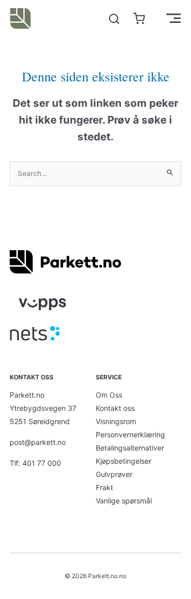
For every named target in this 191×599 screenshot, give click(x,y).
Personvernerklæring (130, 434)
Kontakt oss (115, 408)
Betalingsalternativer (130, 447)
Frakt (104, 487)
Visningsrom (116, 421)
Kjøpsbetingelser (123, 461)
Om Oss (109, 395)
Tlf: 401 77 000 (35, 463)
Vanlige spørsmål (124, 500)
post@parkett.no (38, 442)
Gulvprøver (114, 474)
